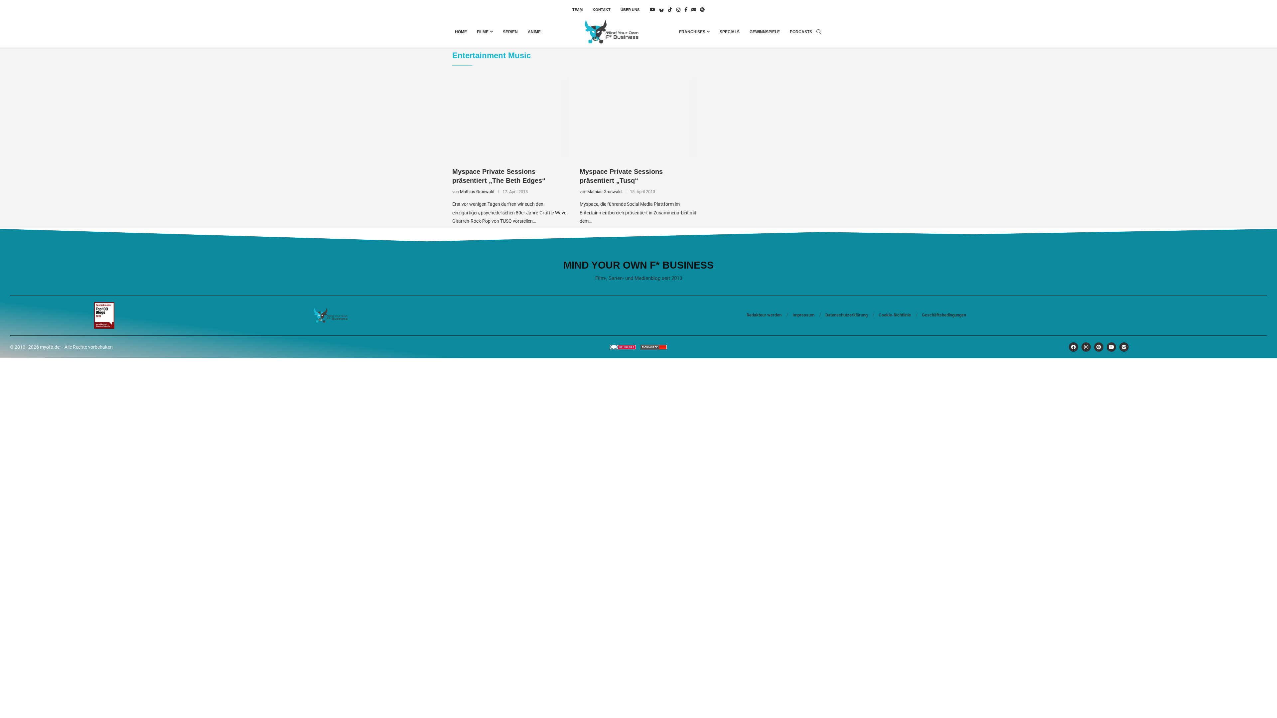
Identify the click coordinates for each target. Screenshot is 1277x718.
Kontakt (602, 10)
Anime (534, 32)
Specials (730, 32)
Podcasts (801, 32)
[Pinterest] (1098, 347)
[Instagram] (678, 9)
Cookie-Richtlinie (895, 314)
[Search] (818, 32)
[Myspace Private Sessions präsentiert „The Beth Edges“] (511, 118)
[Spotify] (702, 9)
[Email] (693, 9)
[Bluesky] (661, 9)
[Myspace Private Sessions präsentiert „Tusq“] (638, 118)
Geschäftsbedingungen (944, 314)
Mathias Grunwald (477, 191)
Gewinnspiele (765, 32)
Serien (510, 32)
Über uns (630, 10)
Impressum (803, 314)
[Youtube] (652, 9)
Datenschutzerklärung (846, 314)
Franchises (692, 32)
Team (577, 10)
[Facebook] (686, 9)
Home (461, 32)
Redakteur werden (764, 314)
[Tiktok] (670, 9)
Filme (483, 32)
